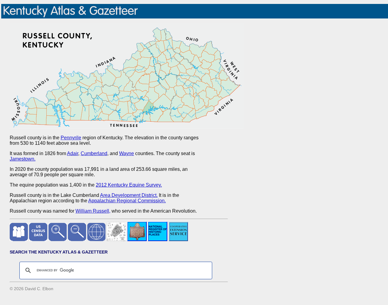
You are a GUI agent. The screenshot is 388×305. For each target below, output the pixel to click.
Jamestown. (22, 158)
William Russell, (92, 211)
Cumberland (94, 153)
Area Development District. (129, 195)
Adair (72, 153)
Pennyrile (71, 137)
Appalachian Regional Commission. (127, 200)
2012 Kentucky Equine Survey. (129, 184)
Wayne (126, 153)
